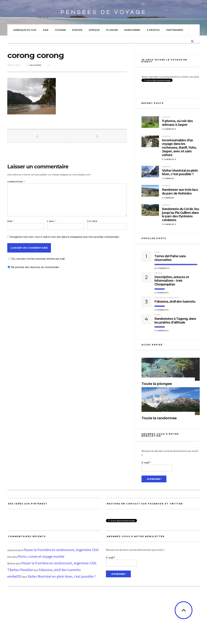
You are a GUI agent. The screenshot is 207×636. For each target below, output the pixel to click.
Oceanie (60, 30)
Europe (77, 30)
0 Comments (169, 129)
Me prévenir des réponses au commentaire (35, 267)
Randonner (132, 30)
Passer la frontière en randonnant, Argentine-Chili (61, 550)
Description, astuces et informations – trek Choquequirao (171, 280)
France (166, 186)
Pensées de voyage (103, 12)
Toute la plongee (157, 384)
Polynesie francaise (166, 298)
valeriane (35, 65)
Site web (92, 221)
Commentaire (16, 182)
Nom (10, 221)
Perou (158, 273)
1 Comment (168, 178)
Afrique (94, 30)
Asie (45, 30)
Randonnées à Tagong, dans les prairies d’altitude (175, 320)
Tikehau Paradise (20, 569)
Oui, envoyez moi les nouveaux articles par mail (38, 258)
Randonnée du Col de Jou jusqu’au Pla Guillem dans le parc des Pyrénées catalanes (180, 214)
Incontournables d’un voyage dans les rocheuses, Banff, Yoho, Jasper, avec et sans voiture (179, 148)
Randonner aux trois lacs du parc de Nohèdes (180, 191)
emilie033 (14, 576)
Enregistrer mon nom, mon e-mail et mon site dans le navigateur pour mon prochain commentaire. (65, 237)
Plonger (112, 30)
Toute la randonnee (159, 418)
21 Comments (162, 268)
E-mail (51, 221)
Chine (157, 315)
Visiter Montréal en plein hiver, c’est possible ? (180, 172)
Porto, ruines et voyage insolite (41, 556)
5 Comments (161, 293)
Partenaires (174, 30)
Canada (166, 117)
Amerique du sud (24, 30)
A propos (153, 30)
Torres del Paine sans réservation (170, 258)
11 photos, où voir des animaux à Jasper (177, 123)
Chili (157, 252)
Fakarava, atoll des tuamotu (174, 301)
